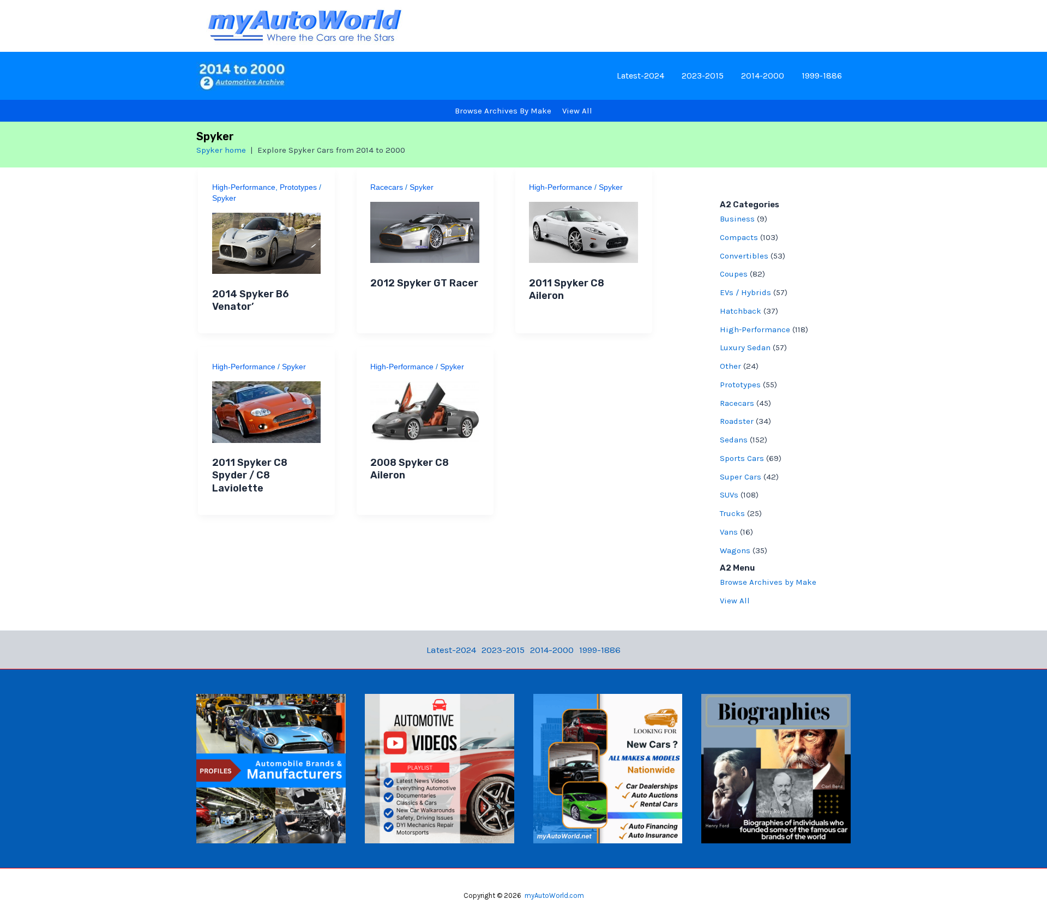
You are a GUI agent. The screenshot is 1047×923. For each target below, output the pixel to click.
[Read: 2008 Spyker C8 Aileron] (424, 410)
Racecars (386, 187)
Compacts (739, 237)
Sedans (734, 440)
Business (737, 219)
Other (730, 366)
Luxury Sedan (745, 347)
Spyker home (221, 150)
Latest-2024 (640, 75)
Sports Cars (742, 458)
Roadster (737, 421)
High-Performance (243, 187)
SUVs (729, 495)
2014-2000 (762, 75)
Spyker (224, 198)
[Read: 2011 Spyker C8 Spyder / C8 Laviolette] (266, 410)
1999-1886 (822, 75)
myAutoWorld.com (554, 895)
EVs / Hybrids (745, 292)
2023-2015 (703, 75)
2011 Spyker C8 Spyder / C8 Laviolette (249, 475)
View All (735, 601)
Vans (729, 532)
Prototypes (298, 187)
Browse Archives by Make (768, 582)
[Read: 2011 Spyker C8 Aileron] (583, 231)
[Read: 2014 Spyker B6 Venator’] (266, 242)
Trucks (732, 513)
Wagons (735, 550)
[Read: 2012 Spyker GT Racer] (424, 231)
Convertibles (744, 256)
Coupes (734, 274)
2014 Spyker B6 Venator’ (250, 300)
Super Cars (740, 477)
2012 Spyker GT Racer (424, 283)
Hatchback (740, 311)
